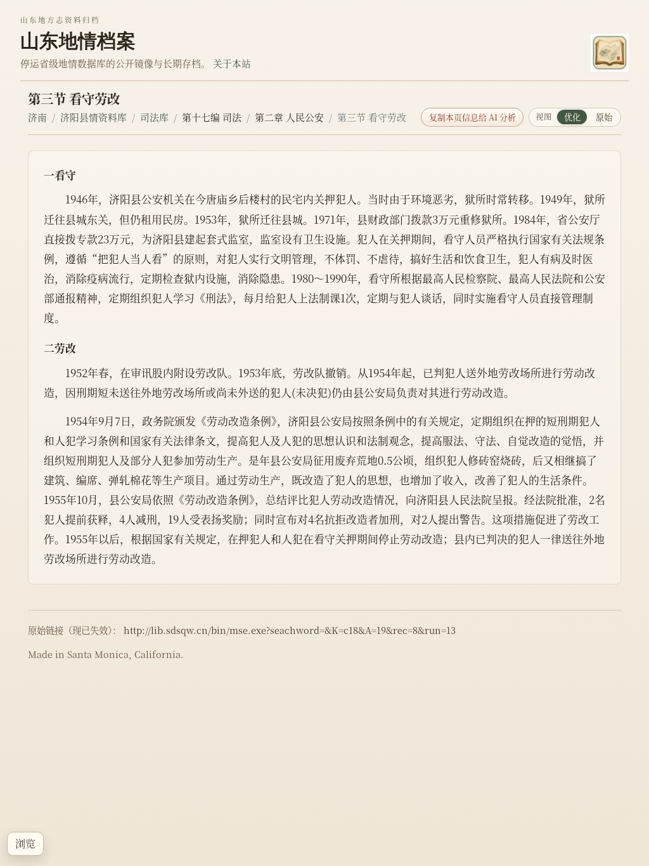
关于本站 (232, 63)
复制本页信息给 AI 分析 (472, 117)
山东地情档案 (78, 41)
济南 (37, 117)
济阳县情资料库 (93, 117)
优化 (572, 117)
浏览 (25, 843)
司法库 (154, 117)
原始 (604, 117)
